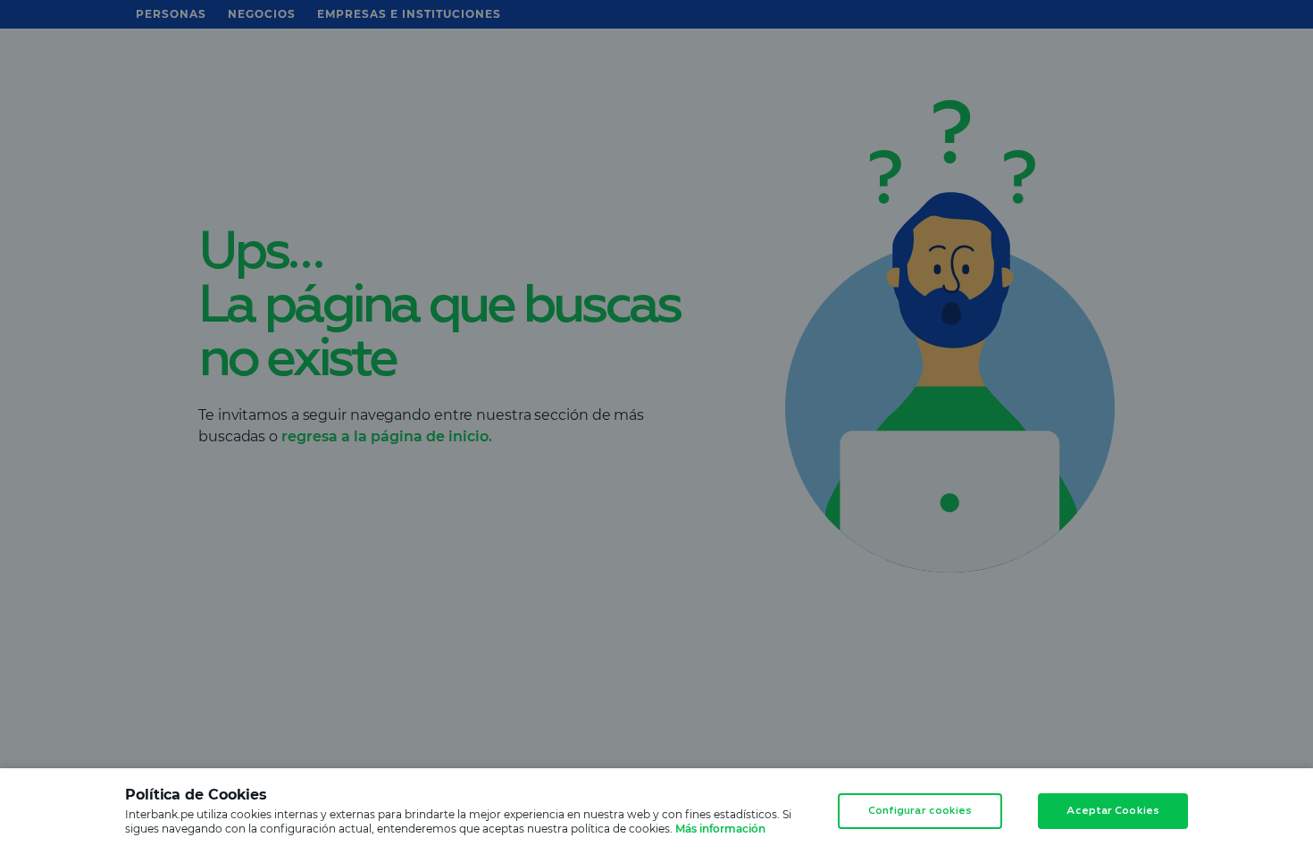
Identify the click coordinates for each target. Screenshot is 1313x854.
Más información (720, 828)
